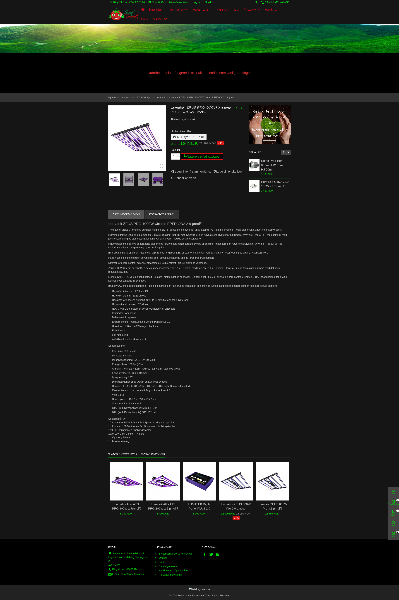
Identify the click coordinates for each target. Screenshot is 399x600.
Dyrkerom (177, 9)
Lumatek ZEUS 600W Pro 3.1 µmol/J (272, 506)
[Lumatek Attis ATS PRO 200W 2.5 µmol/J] (163, 481)
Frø (144, 19)
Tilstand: (176, 119)
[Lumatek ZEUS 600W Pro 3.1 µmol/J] (272, 481)
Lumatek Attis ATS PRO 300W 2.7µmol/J (126, 506)
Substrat (161, 19)
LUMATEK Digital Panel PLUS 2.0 (199, 506)
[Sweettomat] (123, 14)
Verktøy (272, 9)
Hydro (222, 9)
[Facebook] (204, 554)
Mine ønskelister (178, 2)
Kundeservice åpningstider (173, 570)
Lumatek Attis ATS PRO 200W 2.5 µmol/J (163, 506)
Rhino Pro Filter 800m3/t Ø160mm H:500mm (273, 165)
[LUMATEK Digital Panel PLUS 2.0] (199, 481)
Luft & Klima (245, 9)
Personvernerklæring (170, 574)
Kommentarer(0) (161, 214)
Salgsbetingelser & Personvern (175, 553)
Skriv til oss (159, 2)
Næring (155, 9)
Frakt (161, 562)
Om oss (162, 558)
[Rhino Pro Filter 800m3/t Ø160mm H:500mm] (254, 165)
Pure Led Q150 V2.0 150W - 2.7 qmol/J (275, 184)
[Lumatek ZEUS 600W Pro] (137, 138)
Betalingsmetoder (168, 566)
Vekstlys (201, 9)
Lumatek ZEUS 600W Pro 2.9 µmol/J (236, 506)
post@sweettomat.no (132, 574)
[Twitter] (211, 554)
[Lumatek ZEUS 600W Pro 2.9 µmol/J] (236, 481)
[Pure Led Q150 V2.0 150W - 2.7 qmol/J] (254, 186)
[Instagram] (217, 554)
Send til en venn (185, 178)
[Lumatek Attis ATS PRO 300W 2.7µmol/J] (126, 481)
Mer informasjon (126, 214)
